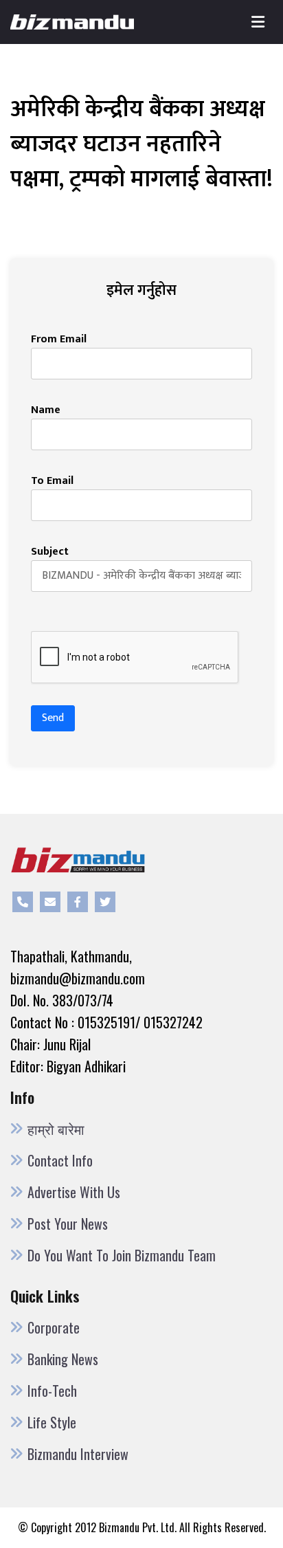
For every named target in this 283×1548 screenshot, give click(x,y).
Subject (50, 552)
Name (45, 410)
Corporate (53, 1327)
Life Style (51, 1422)
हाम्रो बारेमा (55, 1128)
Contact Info (60, 1160)
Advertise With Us (73, 1192)
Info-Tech (52, 1390)
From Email (59, 339)
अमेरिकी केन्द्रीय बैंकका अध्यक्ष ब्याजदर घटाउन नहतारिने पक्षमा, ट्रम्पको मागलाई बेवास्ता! (141, 144)
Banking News (62, 1359)
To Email (52, 481)
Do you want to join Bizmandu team (121, 1255)
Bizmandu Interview (77, 1454)
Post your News (67, 1223)
